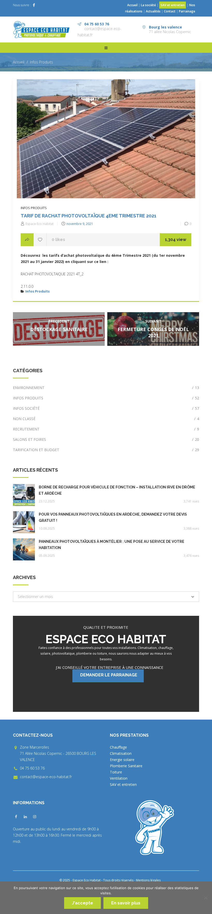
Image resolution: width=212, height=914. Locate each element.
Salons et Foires (106, 439)
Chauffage (118, 747)
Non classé (106, 418)
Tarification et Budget (106, 449)
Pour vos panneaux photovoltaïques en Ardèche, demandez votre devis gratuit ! (113, 517)
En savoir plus (125, 903)
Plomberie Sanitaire (126, 765)
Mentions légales (148, 880)
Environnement (106, 387)
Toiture (116, 772)
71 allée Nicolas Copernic (170, 31)
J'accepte (82, 903)
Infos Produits (41, 62)
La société (148, 5)
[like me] (40, 240)
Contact (170, 11)
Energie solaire (122, 759)
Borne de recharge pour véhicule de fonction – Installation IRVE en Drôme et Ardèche (117, 490)
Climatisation (121, 753)
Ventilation (118, 778)
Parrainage (187, 11)
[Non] (205, 897)
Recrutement (106, 429)
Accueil (132, 5)
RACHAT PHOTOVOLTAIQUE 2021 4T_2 (52, 274)
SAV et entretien (173, 5)
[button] (106, 596)
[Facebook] (34, 5)
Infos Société (106, 408)
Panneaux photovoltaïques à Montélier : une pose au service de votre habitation (111, 544)
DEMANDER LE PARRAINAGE (108, 674)
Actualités (153, 11)
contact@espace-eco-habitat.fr (46, 776)
